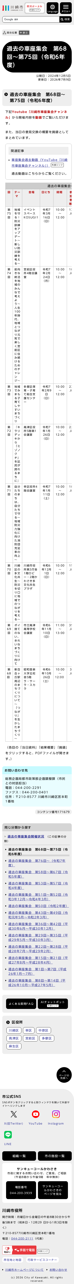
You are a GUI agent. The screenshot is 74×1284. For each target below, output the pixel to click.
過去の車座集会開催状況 (26, 836)
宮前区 (30, 1038)
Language (52, 11)
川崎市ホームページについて (24, 1269)
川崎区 (14, 1030)
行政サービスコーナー (42, 1259)
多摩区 (47, 1038)
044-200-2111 (22, 1238)
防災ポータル (35, 8)
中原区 (44, 1030)
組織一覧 (19, 1155)
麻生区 (14, 1046)
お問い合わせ (58, 1269)
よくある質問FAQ (21, 1004)
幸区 (28, 1030)
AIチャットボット (53, 1003)
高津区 (14, 1038)
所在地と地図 (13, 1259)
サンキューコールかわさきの (53, 1190)
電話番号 (21, 1190)
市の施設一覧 (55, 1155)
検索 (67, 19)
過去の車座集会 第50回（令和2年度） (38, 905)
